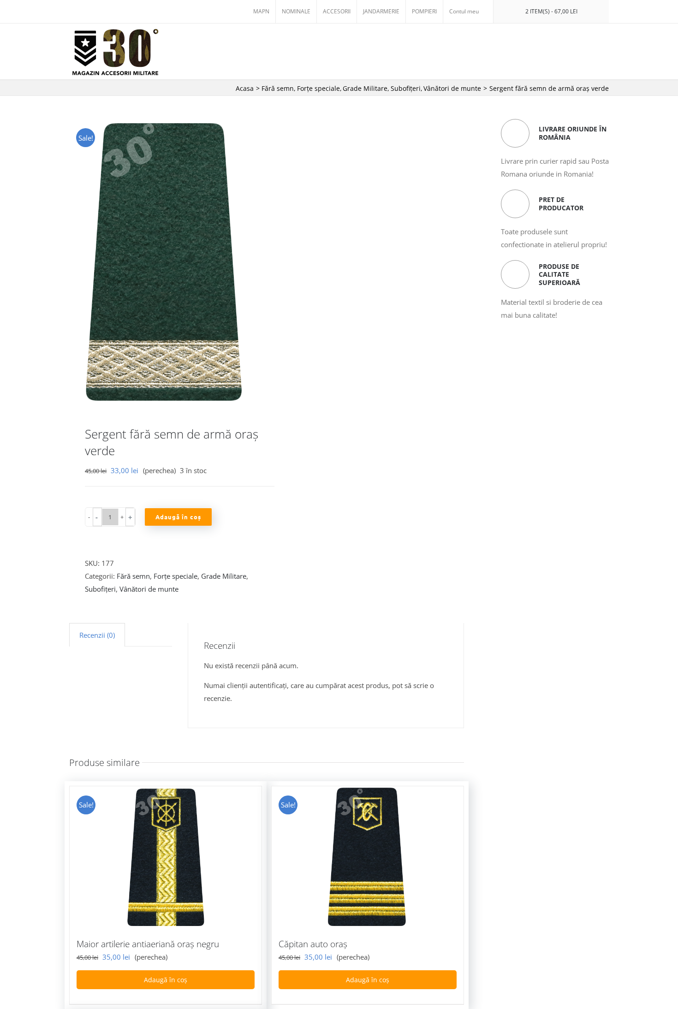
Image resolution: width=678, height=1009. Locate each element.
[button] (97, 517)
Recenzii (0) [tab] (97, 635)
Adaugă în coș (178, 517)
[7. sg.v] (164, 261)
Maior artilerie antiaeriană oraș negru (148, 944)
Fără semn (133, 576)
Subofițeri (100, 589)
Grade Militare (223, 576)
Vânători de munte (148, 589)
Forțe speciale (175, 576)
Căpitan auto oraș (313, 944)
